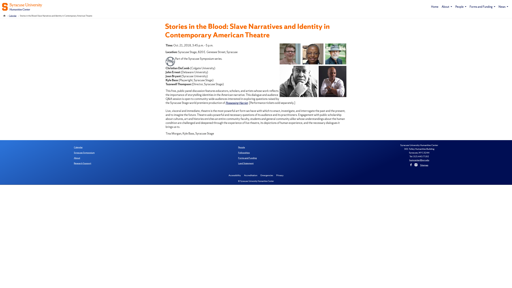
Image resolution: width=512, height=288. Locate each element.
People (241, 147)
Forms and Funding (247, 157)
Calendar (78, 147)
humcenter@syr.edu (419, 160)
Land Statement (246, 163)
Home (434, 7)
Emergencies (267, 175)
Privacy (279, 175)
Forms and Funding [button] (481, 7)
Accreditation (250, 175)
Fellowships (244, 152)
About (77, 157)
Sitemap (424, 165)
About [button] (446, 7)
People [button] (459, 7)
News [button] (502, 7)
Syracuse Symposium (84, 152)
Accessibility (235, 175)
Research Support (82, 163)
